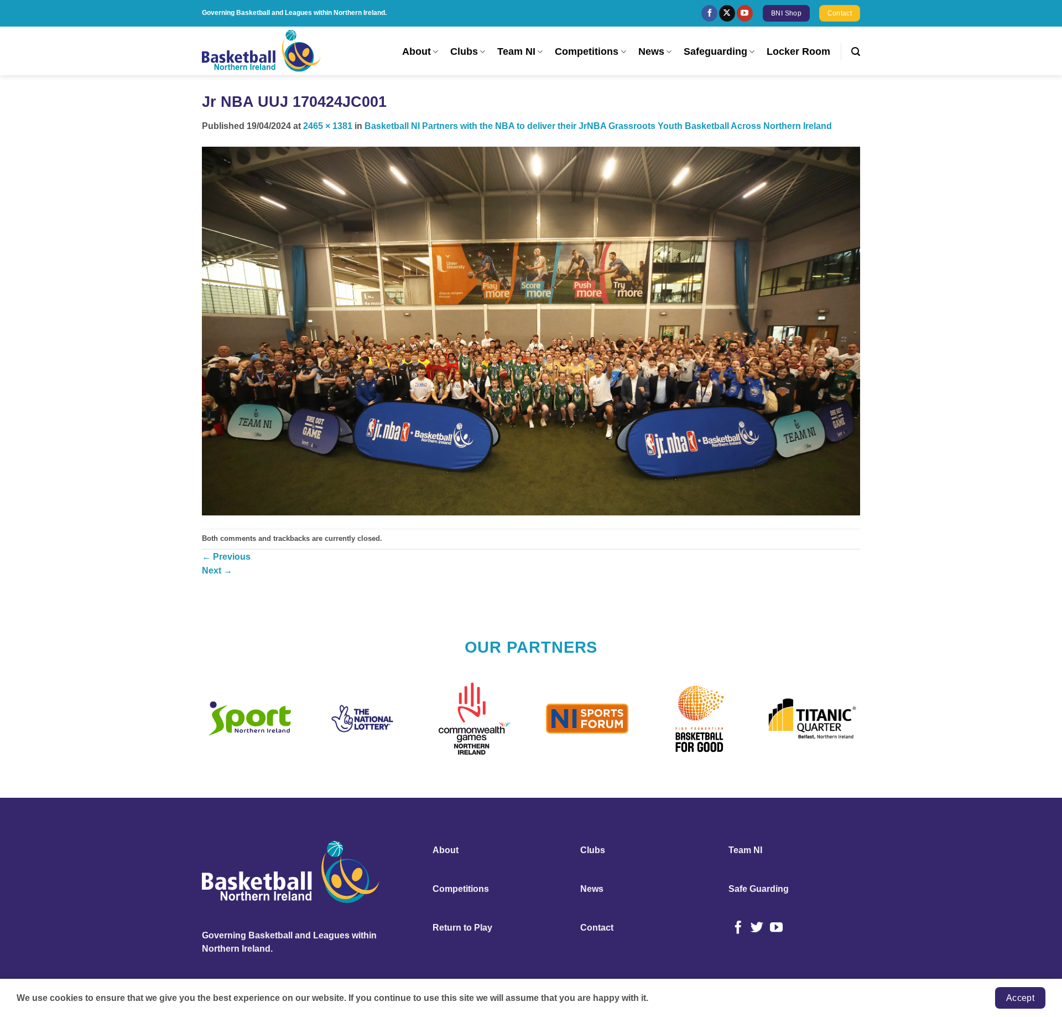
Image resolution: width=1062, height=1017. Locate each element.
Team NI (516, 51)
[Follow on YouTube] (745, 13)
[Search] (855, 52)
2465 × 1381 (327, 126)
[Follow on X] (727, 13)
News (651, 51)
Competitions (586, 51)
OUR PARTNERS (531, 647)
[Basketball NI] (262, 51)
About (416, 51)
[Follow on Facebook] (709, 13)
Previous (226, 556)
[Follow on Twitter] (757, 928)
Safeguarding (715, 51)
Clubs (464, 51)
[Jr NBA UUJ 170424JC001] (531, 330)
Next (217, 570)
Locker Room (798, 51)
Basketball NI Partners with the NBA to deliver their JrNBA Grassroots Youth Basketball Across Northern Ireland (598, 126)
